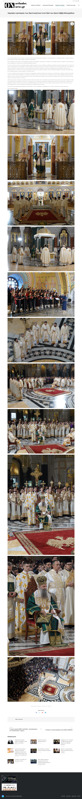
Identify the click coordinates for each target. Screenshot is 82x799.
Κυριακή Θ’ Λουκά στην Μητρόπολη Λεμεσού (42, 740)
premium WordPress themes (17, 796)
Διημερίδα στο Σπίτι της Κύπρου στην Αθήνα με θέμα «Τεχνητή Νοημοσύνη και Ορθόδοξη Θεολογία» (67, 742)
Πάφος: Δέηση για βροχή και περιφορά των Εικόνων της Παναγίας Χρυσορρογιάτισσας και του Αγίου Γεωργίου (44, 762)
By (44, 706)
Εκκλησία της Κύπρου (12, 22)
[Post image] (11, 742)
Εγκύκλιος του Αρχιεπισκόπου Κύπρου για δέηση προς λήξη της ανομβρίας (67, 751)
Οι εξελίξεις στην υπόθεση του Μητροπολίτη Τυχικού (20, 760)
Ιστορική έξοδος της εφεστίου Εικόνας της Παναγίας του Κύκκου (44, 750)
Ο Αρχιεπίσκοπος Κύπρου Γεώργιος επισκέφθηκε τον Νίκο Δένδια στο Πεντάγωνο (21, 741)
